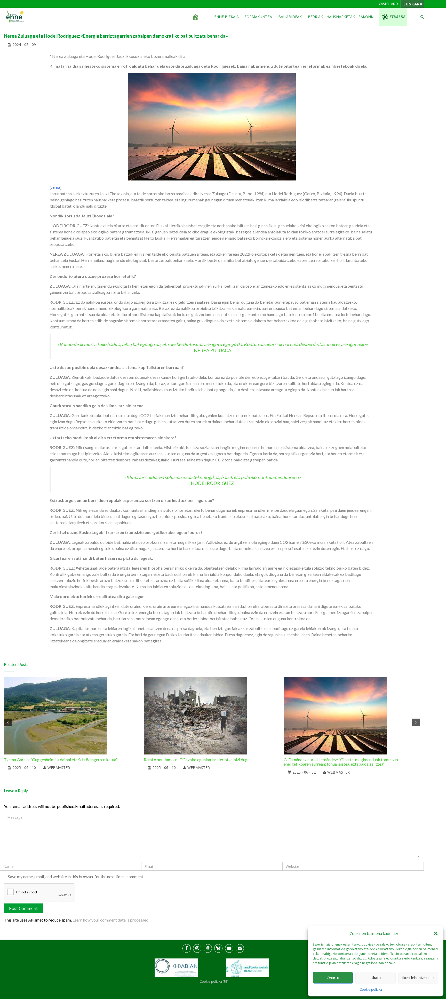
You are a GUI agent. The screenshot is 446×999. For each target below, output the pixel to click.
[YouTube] (229, 948)
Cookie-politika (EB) (214, 981)
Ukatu (375, 977)
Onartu (333, 977)
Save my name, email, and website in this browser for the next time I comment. (76, 876)
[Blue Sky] (218, 948)
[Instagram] (197, 948)
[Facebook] (186, 948)
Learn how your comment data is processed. (111, 919)
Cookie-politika (371, 989)
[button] (435, 933)
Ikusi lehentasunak (418, 977)
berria (55, 187)
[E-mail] (240, 948)
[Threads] (208, 948)
